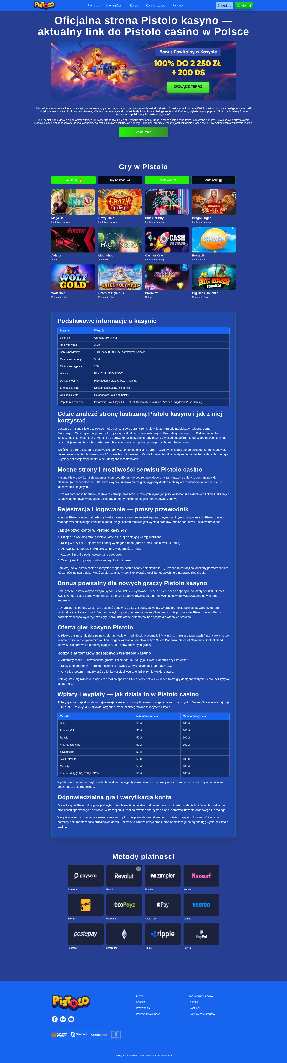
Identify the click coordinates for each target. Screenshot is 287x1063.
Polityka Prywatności (148, 1014)
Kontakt (140, 1002)
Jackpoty (177, 5)
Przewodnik (143, 1008)
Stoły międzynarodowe (202, 1014)
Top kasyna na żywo (201, 996)
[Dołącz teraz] (143, 71)
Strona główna (114, 5)
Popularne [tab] (73, 180)
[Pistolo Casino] (44, 5)
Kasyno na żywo (155, 5)
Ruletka (193, 1002)
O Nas (140, 996)
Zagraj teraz (143, 132)
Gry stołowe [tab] (166, 180)
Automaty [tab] (213, 180)
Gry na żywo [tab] (120, 180)
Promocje (93, 5)
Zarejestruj (244, 5)
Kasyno (134, 5)
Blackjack (194, 1008)
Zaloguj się (224, 5)
